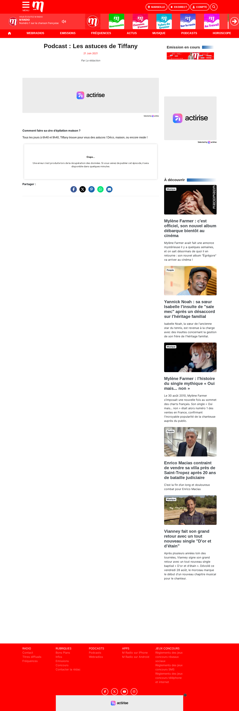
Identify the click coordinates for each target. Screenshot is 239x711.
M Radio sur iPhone (135, 652)
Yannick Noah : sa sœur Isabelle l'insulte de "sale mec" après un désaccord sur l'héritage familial (189, 309)
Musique (159, 33)
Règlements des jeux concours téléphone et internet (169, 678)
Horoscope (222, 33)
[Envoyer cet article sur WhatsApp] (100, 191)
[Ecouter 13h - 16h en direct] (190, 55)
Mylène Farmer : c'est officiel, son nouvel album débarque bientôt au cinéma (190, 228)
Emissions (68, 33)
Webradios (35, 33)
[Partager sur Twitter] (82, 191)
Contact (27, 652)
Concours (62, 665)
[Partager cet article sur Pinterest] (91, 191)
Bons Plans (63, 652)
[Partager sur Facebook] (73, 191)
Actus (132, 33)
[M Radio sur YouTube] (124, 691)
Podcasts (189, 33)
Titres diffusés (31, 657)
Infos (59, 657)
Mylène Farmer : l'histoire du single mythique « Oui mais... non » (189, 383)
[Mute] (63, 21)
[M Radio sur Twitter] (114, 691)
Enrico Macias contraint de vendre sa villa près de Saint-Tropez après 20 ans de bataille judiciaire (190, 470)
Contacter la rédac (68, 669)
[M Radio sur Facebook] (105, 691)
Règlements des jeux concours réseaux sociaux (169, 657)
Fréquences (101, 33)
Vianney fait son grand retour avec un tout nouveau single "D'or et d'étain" (187, 538)
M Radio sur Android (135, 657)
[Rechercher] (213, 6)
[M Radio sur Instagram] (134, 691)
